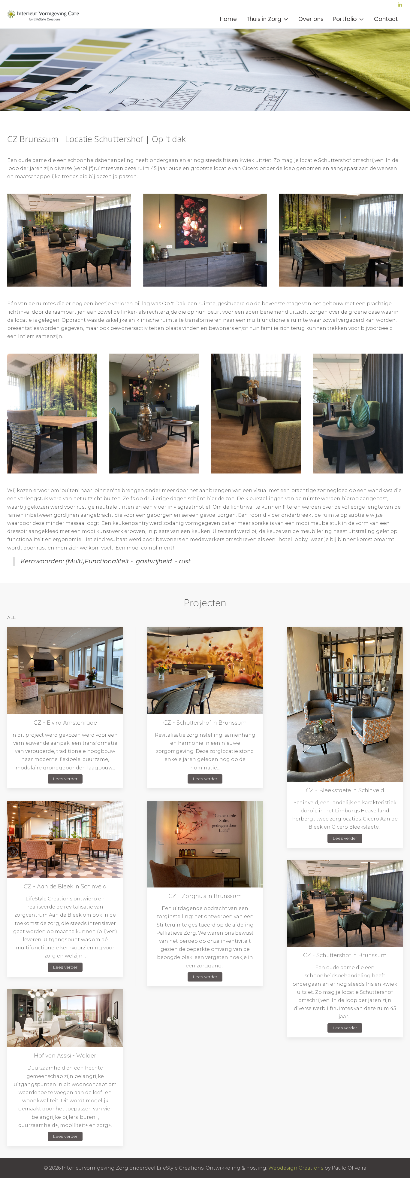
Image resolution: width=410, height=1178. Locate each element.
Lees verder (65, 778)
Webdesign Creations (295, 1168)
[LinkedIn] (400, 5)
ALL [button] (11, 617)
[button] (69, 240)
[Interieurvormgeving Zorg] (44, 19)
